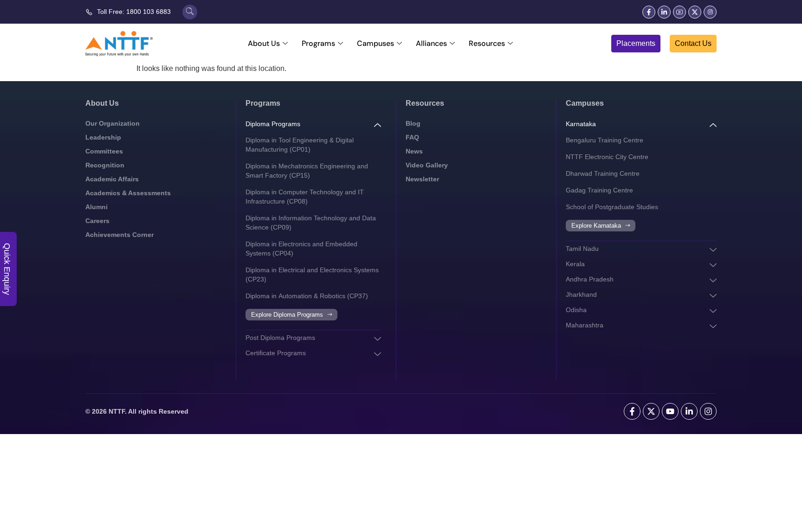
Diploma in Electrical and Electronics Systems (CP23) (312, 274)
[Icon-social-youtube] (679, 12)
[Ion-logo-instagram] (710, 12)
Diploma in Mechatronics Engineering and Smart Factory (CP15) (307, 170)
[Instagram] (708, 411)
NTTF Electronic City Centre (607, 156)
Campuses (375, 43)
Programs (318, 43)
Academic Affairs (112, 179)
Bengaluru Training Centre (604, 140)
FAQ (412, 137)
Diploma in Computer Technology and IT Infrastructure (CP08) (305, 196)
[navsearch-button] (189, 12)
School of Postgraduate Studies (612, 207)
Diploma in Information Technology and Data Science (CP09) (311, 222)
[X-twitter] (694, 12)
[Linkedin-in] (664, 12)
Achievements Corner (119, 234)
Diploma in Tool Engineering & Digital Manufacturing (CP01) (300, 144)
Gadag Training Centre (599, 190)
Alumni (96, 207)
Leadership (103, 137)
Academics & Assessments (128, 193)
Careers (97, 220)
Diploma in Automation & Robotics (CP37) (307, 296)
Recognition (104, 165)
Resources (487, 43)
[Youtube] (670, 411)
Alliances (431, 43)
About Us (264, 43)
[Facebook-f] (648, 12)
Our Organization (112, 123)
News (414, 151)
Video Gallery (427, 165)
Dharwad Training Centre (603, 173)
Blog (413, 123)
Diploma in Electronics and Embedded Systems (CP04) (301, 248)
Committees (104, 151)
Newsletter (422, 179)
